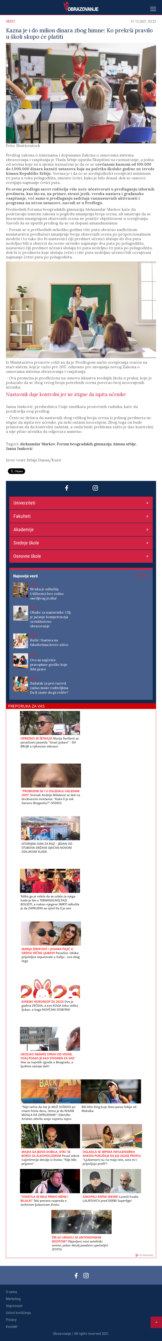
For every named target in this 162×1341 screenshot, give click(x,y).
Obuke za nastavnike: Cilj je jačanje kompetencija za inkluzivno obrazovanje (50, 619)
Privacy (11, 1319)
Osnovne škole (27, 556)
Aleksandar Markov (37, 444)
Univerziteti (24, 503)
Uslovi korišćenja (18, 1312)
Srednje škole (26, 543)
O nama (11, 1292)
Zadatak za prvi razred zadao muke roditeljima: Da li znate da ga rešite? (49, 688)
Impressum (14, 1305)
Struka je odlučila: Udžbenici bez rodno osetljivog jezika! (47, 593)
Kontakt (11, 1326)
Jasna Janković (19, 448)
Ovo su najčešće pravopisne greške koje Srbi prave (48, 664)
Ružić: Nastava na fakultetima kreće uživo (49, 642)
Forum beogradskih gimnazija (84, 444)
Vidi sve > (142, 576)
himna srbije (124, 444)
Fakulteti (22, 516)
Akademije (23, 529)
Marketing (13, 1299)
